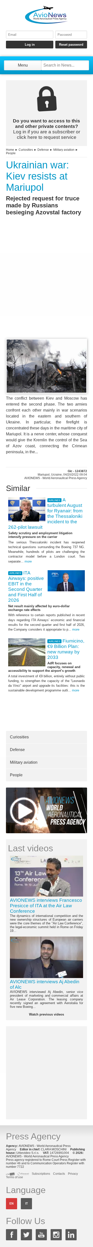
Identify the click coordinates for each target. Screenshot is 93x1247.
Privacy (73, 1173)
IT (26, 1203)
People (11, 153)
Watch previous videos (46, 1014)
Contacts (59, 1173)
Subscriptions (41, 1173)
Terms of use (14, 1177)
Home (10, 149)
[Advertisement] (46, 286)
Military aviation (63, 149)
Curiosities (26, 149)
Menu (23, 65)
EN (11, 1203)
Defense (43, 149)
